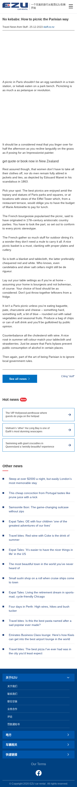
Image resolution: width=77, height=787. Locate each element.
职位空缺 (12, 701)
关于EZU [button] (11, 677)
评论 (9, 716)
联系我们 (12, 694)
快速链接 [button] (11, 754)
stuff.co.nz (48, 27)
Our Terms (38, 764)
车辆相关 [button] (11, 744)
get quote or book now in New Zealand (30, 161)
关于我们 (12, 686)
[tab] (38, 677)
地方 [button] (8, 734)
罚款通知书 (13, 724)
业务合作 (12, 709)
